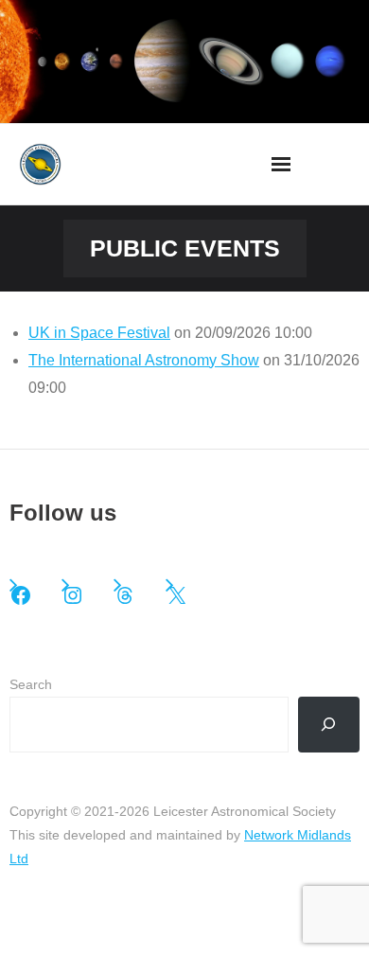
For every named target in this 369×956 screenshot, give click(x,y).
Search (30, 684)
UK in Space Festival (99, 333)
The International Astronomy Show (143, 360)
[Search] (329, 724)
